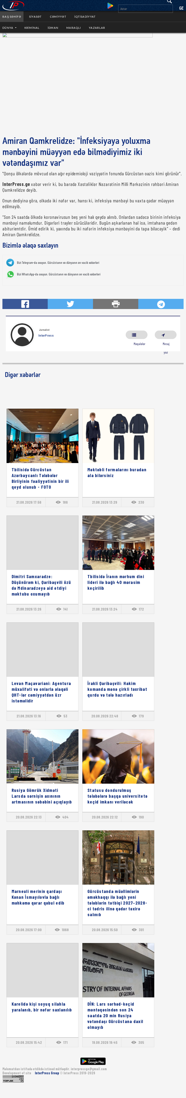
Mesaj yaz (166, 335)
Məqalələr (136, 335)
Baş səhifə (11, 16)
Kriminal (32, 27)
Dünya (8, 27)
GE (181, 8)
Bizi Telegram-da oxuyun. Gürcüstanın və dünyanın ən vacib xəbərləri (58, 263)
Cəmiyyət (58, 16)
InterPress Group (47, 1073)
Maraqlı (73, 27)
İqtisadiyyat (85, 16)
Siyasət (35, 16)
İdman (53, 27)
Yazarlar (97, 27)
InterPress (46, 335)
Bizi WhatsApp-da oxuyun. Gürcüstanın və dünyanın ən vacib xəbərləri (59, 274)
